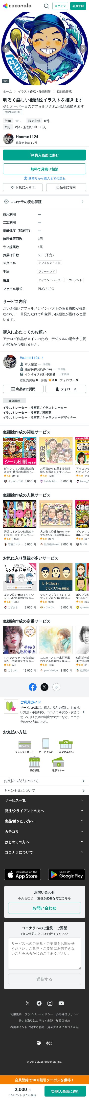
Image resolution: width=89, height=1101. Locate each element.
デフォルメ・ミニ (49, 263)
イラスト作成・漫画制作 (34, 91)
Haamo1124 (30, 357)
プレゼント (75, 280)
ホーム (7, 91)
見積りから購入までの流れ (47, 178)
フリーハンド (47, 271)
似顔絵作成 (64, 91)
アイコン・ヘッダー (51, 280)
